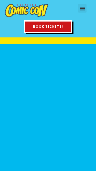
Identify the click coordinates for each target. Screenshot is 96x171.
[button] (82, 8)
